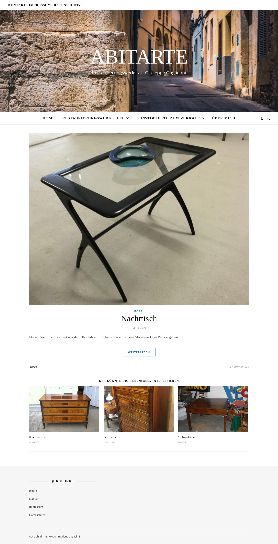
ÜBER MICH (223, 118)
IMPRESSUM (40, 5)
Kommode (37, 437)
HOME (49, 118)
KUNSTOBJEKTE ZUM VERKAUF (168, 118)
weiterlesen (139, 352)
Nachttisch (139, 318)
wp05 (33, 366)
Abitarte (139, 57)
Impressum (36, 506)
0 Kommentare (239, 367)
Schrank (110, 437)
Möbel (139, 311)
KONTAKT (17, 5)
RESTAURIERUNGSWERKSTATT (93, 118)
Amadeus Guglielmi (68, 536)
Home (33, 490)
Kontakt (34, 498)
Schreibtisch (188, 437)
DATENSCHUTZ (67, 5)
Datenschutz (37, 515)
